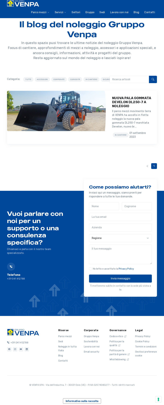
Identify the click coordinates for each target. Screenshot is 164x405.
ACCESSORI (42, 79)
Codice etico (117, 336)
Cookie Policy (142, 341)
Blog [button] (136, 12)
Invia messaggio (120, 278)
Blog (60, 355)
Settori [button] (76, 12)
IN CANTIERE (91, 79)
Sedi (60, 341)
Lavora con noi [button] (119, 12)
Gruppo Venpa (91, 336)
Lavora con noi (91, 346)
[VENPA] (23, 3)
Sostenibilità (91, 341)
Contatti (149, 12)
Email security (91, 351)
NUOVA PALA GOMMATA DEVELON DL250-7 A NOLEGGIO (131, 102)
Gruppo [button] (89, 12)
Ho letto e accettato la (113, 268)
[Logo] (23, 332)
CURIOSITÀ (75, 79)
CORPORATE (59, 79)
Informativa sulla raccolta (82, 401)
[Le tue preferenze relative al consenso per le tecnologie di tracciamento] (158, 399)
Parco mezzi (65, 336)
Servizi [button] (59, 12)
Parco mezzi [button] (38, 12)
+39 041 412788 (19, 342)
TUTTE (28, 79)
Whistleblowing (118, 359)
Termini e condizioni (145, 346)
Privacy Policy (126, 268)
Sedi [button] (102, 12)
